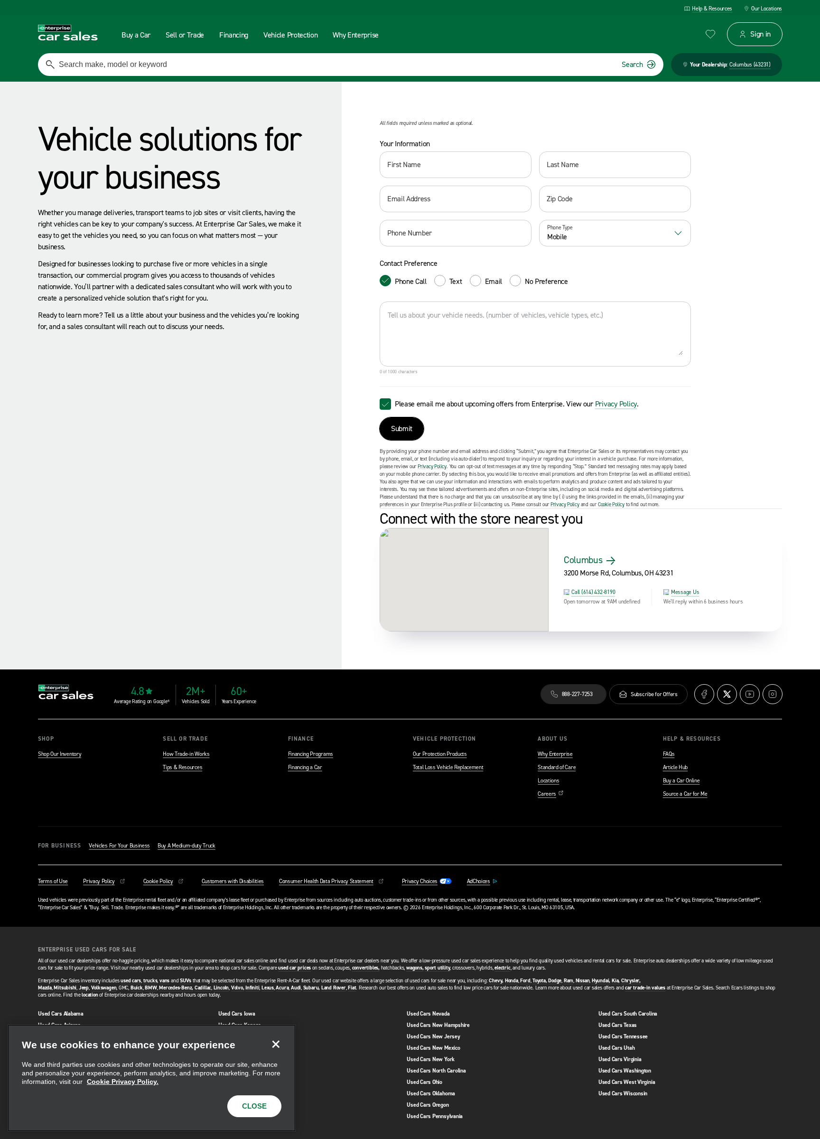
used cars (131, 980)
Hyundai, (601, 980)
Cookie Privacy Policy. (122, 1081)
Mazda (45, 987)
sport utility (437, 967)
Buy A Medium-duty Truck (186, 845)
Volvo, (237, 987)
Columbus (583, 559)
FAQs (669, 754)
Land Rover (333, 987)
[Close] (275, 1044)
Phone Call (411, 281)
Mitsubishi (65, 987)
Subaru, (311, 987)
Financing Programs (310, 754)
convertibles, (366, 967)
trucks (150, 980)
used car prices (294, 967)
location (90, 994)
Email (493, 281)
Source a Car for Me (685, 794)
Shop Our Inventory (59, 754)
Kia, (616, 980)
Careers (551, 794)
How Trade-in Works (186, 754)
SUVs (185, 980)
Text (455, 281)
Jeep (84, 987)
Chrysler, (631, 980)
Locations (548, 780)
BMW (151, 987)
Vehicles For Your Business (119, 845)
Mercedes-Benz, (176, 987)
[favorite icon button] (710, 34)
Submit (401, 428)
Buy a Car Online (681, 780)
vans (164, 980)
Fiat (352, 987)
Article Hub (675, 767)
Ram (568, 980)
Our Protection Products (440, 754)
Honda (511, 980)
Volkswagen (104, 987)
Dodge (554, 980)
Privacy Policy (616, 404)
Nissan (583, 980)
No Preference (546, 281)
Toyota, (539, 980)
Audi (296, 987)
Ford (525, 980)
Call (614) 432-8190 (593, 592)
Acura (282, 987)
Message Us (685, 592)
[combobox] (615, 233)
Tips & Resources (182, 767)
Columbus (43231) (750, 64)
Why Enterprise (555, 754)
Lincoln (221, 987)
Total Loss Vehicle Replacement (448, 767)
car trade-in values (645, 987)
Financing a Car (305, 767)
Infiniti (252, 987)
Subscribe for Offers (654, 694)
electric (502, 967)
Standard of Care (557, 767)
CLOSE (254, 1106)
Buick (136, 987)
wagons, (414, 967)
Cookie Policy (611, 504)
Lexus (267, 987)
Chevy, (496, 980)
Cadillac (203, 987)
